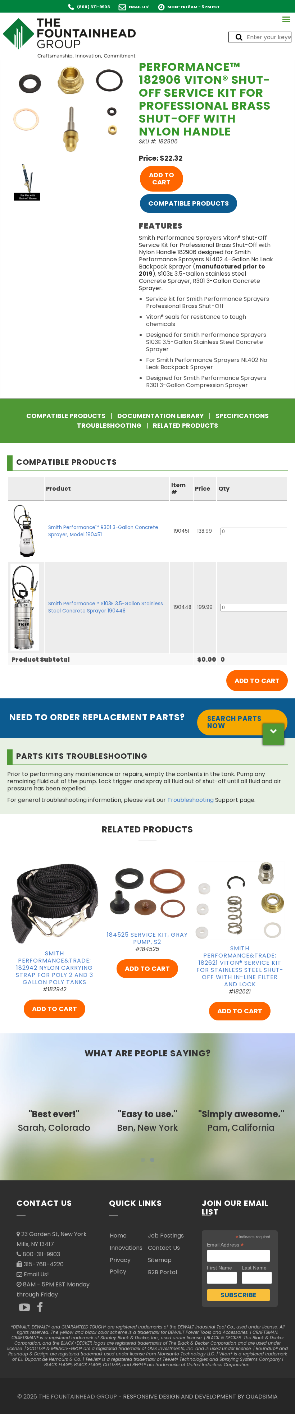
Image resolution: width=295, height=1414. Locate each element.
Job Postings (166, 1235)
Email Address (225, 1244)
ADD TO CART (161, 178)
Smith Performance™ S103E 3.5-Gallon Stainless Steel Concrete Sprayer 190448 (105, 607)
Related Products (185, 425)
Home (118, 1235)
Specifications (242, 416)
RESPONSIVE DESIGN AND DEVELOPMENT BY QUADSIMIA (200, 1396)
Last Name (254, 1268)
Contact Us (164, 1248)
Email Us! (139, 7)
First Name (219, 1268)
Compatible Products (188, 203)
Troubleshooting (109, 425)
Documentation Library (160, 416)
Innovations (126, 1248)
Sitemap (160, 1260)
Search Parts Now (234, 722)
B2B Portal (162, 1272)
